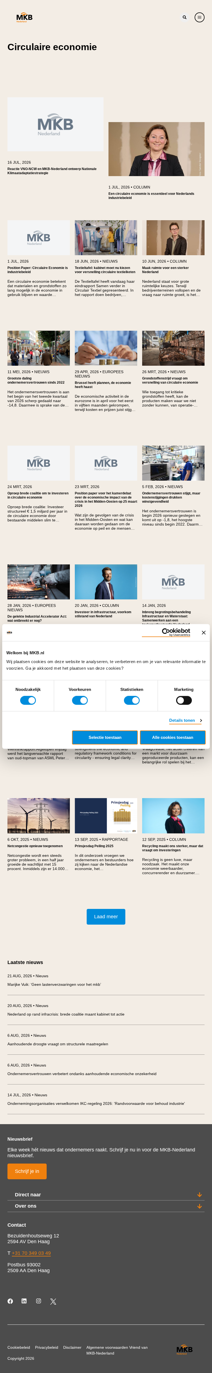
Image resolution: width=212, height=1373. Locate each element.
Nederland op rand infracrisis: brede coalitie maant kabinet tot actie (65, 1014)
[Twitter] (53, 1301)
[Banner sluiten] (204, 632)
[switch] (80, 700)
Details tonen (182, 720)
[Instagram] (39, 1301)
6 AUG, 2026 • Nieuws (26, 1035)
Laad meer (106, 916)
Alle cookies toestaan (172, 737)
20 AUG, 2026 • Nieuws (27, 1005)
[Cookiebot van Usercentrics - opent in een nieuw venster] (166, 632)
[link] (55, 138)
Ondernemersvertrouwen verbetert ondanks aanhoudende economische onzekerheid (82, 1074)
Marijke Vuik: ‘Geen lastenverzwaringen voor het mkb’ (54, 984)
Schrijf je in (27, 1171)
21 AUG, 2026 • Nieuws (27, 976)
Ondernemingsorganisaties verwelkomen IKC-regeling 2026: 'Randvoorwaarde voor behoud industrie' (96, 1103)
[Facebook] (10, 1301)
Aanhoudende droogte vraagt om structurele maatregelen (57, 1044)
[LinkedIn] (25, 1301)
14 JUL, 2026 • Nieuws (27, 1095)
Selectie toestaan (105, 737)
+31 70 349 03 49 (31, 1253)
